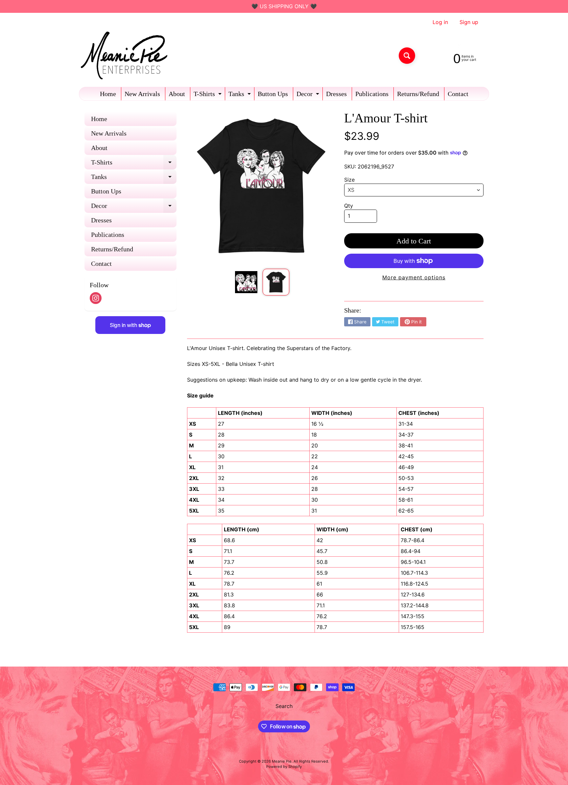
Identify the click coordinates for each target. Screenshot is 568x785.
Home (108, 93)
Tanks (240, 95)
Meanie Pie (282, 761)
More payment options (413, 277)
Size (349, 179)
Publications (372, 93)
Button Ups (273, 93)
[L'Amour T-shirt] (246, 282)
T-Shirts (208, 95)
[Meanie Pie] (126, 55)
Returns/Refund (418, 93)
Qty (348, 205)
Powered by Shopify (284, 766)
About (177, 93)
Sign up (469, 22)
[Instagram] (96, 298)
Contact (458, 93)
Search (284, 706)
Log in (440, 22)
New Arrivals (142, 93)
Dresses (336, 93)
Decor (308, 95)
